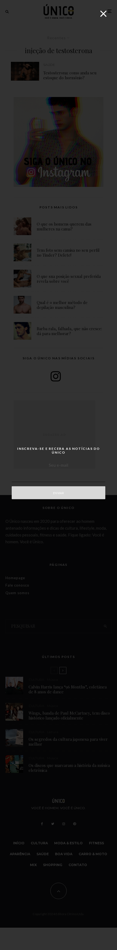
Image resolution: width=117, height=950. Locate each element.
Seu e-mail (58, 465)
